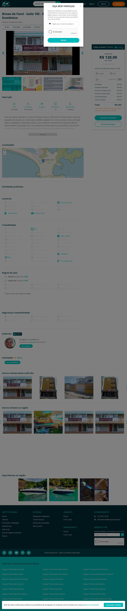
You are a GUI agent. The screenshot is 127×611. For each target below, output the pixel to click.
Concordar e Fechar (113, 605)
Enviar (63, 40)
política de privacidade (91, 605)
